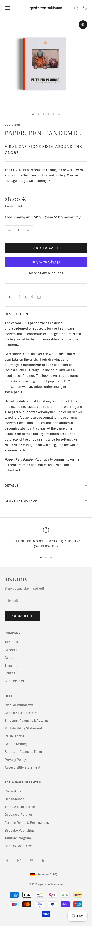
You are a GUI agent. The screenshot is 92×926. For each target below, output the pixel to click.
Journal (10, 673)
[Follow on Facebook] (7, 860)
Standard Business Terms (24, 752)
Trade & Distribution (20, 807)
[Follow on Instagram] (19, 860)
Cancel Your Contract (21, 713)
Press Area (13, 791)
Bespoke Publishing (19, 830)
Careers (11, 650)
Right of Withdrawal (20, 705)
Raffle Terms (14, 736)
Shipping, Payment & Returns (27, 721)
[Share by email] (39, 297)
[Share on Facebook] (19, 297)
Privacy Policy (15, 760)
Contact (11, 658)
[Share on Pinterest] (32, 297)
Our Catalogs (14, 799)
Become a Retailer (19, 815)
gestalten (13, 124)
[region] (46, 538)
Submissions (14, 681)
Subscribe (22, 616)
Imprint (11, 666)
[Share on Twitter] (26, 297)
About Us (11, 642)
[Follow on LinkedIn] (44, 860)
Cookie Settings (16, 744)
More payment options (46, 273)
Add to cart (46, 248)
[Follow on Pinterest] (31, 860)
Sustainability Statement (23, 728)
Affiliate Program (18, 838)
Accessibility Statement (22, 768)
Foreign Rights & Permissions (27, 823)
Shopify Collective (18, 846)
